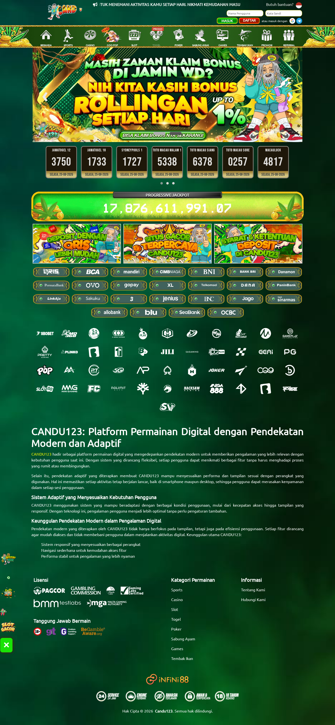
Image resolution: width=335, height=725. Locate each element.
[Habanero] (192, 370)
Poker (176, 628)
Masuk (227, 20)
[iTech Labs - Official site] (113, 593)
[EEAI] (265, 352)
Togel (176, 619)
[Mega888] (216, 388)
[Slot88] (45, 388)
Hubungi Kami (253, 599)
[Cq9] (265, 370)
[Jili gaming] (167, 352)
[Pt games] (94, 370)
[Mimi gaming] (69, 388)
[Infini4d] (241, 388)
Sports (176, 589)
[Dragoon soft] (167, 388)
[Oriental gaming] (216, 352)
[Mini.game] (69, 352)
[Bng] (290, 370)
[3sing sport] (118, 333)
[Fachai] (94, 388)
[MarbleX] (241, 352)
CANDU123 (41, 453)
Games (177, 648)
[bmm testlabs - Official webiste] (60, 605)
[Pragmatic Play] (143, 333)
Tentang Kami (253, 589)
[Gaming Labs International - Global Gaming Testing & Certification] (134, 593)
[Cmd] (69, 333)
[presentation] (45, 95)
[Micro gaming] (265, 333)
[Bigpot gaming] (143, 352)
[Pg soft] (290, 352)
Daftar (249, 20)
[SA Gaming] (192, 352)
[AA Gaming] (69, 370)
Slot (174, 609)
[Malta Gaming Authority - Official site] (109, 605)
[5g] (118, 370)
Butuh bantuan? (279, 4)
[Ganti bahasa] (299, 4)
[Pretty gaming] (45, 352)
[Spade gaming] (167, 370)
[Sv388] (167, 407)
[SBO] (45, 333)
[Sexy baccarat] (241, 333)
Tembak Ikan (182, 658)
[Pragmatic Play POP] (45, 370)
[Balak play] (265, 388)
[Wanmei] (216, 333)
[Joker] (216, 370)
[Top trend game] (118, 352)
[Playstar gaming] (241, 370)
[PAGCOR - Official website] (52, 593)
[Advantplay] (143, 370)
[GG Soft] (167, 333)
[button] (159, 133)
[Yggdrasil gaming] (143, 388)
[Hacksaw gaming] (192, 388)
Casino (177, 599)
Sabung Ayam (183, 638)
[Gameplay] (290, 333)
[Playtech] (192, 333)
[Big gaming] (94, 352)
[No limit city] (118, 388)
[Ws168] (290, 388)
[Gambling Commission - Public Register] (88, 593)
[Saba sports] (94, 333)
